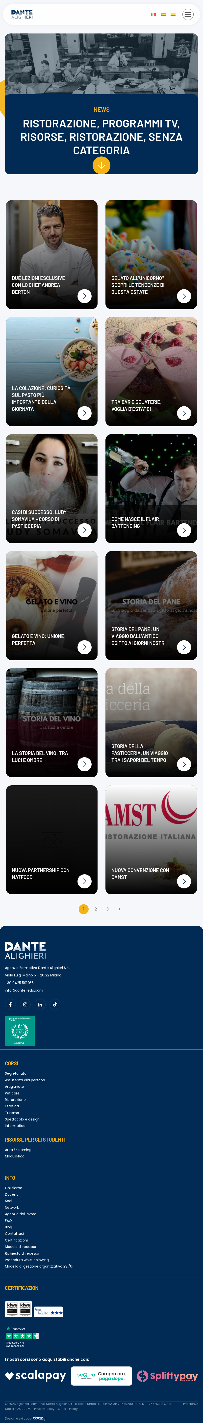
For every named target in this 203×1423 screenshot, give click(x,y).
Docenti (12, 1194)
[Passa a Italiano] (153, 14)
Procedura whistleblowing (27, 1259)
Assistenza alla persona (25, 1080)
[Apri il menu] (188, 14)
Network (12, 1207)
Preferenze (190, 1404)
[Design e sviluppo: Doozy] (39, 1420)
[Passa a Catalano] (173, 14)
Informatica (15, 1125)
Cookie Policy (68, 1409)
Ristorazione (15, 1099)
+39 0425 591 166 (19, 982)
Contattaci (14, 1233)
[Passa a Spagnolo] (163, 14)
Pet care (12, 1093)
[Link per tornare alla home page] (25, 945)
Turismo (12, 1112)
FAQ (8, 1220)
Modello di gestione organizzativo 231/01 (39, 1266)
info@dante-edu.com (24, 990)
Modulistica (15, 1156)
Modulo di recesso (20, 1246)
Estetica (12, 1106)
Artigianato (14, 1086)
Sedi (8, 1200)
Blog (8, 1227)
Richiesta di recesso (22, 1253)
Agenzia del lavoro (20, 1213)
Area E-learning (18, 1149)
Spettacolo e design (22, 1119)
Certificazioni (16, 1240)
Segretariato (15, 1073)
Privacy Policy (44, 1409)
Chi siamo (13, 1187)
